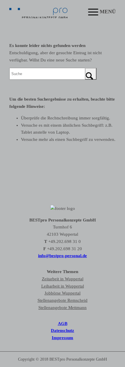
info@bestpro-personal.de (62, 255)
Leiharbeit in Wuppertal (62, 286)
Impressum (62, 337)
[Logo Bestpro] (38, 11)
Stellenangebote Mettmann (62, 307)
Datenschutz (62, 330)
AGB (62, 323)
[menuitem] (99, 11)
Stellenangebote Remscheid (63, 300)
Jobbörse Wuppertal (62, 293)
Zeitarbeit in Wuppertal (62, 279)
